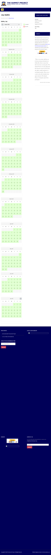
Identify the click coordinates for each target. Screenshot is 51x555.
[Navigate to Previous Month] (2, 24)
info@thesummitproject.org (32, 440)
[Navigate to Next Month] (21, 299)
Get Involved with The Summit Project (9, 333)
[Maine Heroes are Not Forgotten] (14, 3)
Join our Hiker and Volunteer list (8, 336)
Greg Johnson (11, 18)
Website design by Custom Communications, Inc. (41, 552)
